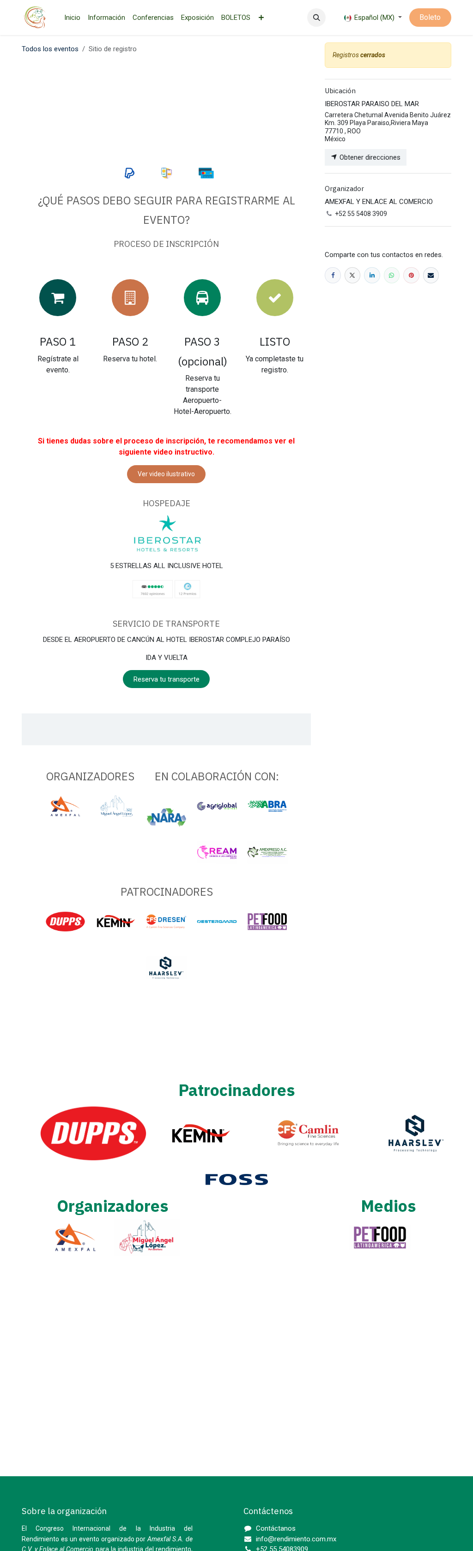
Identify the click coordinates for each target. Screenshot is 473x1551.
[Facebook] (333, 275)
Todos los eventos (50, 49)
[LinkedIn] (372, 275)
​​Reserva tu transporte (166, 679)
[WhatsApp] (392, 275)
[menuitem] (72, 18)
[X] (353, 275)
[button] (316, 17)
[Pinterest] (411, 275)
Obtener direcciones (369, 157)
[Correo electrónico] (431, 275)
